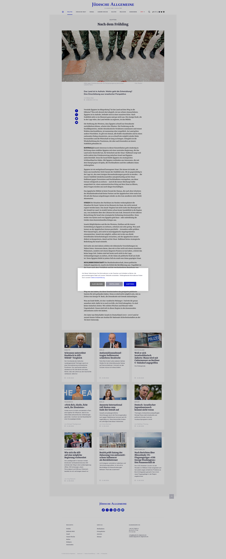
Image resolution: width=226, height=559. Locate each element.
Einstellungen (114, 284)
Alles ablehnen (97, 284)
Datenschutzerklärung (98, 278)
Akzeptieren (130, 284)
